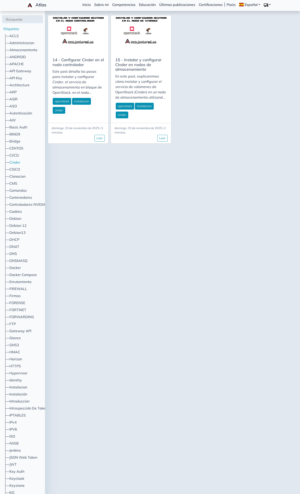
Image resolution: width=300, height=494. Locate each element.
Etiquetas (11, 29)
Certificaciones (211, 4)
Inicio (86, 4)
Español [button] (251, 4)
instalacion (81, 101)
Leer (99, 138)
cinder (59, 110)
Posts (231, 4)
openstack (62, 101)
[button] (267, 4)
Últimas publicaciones (177, 4)
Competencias (124, 4)
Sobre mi (101, 4)
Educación (147, 4)
